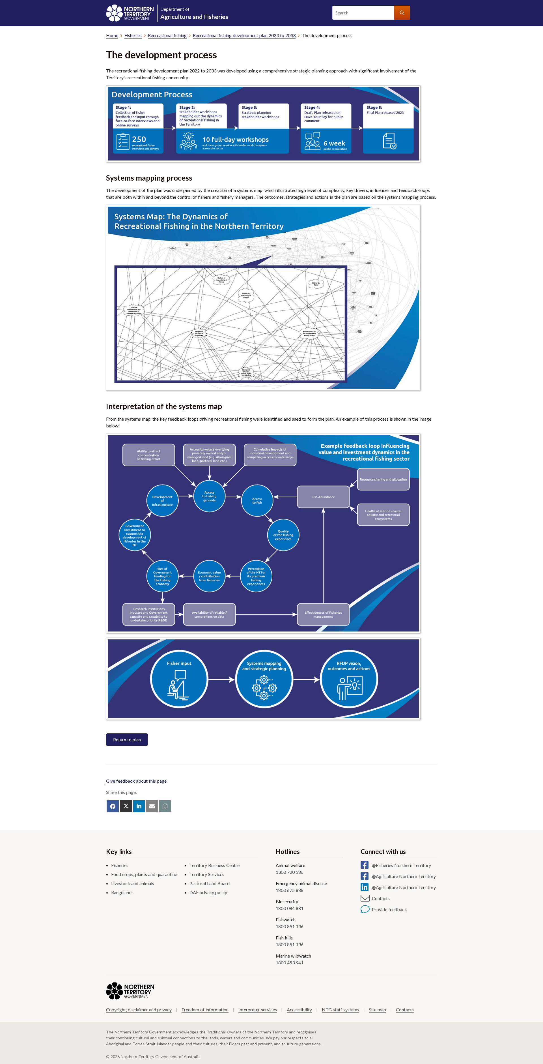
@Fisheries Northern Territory (401, 865)
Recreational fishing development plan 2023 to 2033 (244, 35)
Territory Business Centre (214, 865)
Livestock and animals (132, 883)
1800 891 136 (289, 926)
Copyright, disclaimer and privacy (139, 1009)
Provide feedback (389, 909)
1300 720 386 (289, 872)
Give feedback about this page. (136, 780)
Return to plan (127, 739)
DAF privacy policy (208, 892)
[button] (165, 806)
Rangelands (122, 892)
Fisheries (133, 35)
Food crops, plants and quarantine (144, 874)
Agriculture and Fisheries (194, 13)
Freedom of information (205, 1009)
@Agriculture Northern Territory (404, 876)
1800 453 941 (289, 962)
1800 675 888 (289, 890)
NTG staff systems (340, 1009)
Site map (377, 1009)
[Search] (402, 13)
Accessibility (299, 1009)
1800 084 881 (289, 908)
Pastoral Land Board (209, 883)
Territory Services (206, 874)
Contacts (381, 898)
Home (112, 35)
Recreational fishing (167, 35)
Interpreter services (257, 1009)
